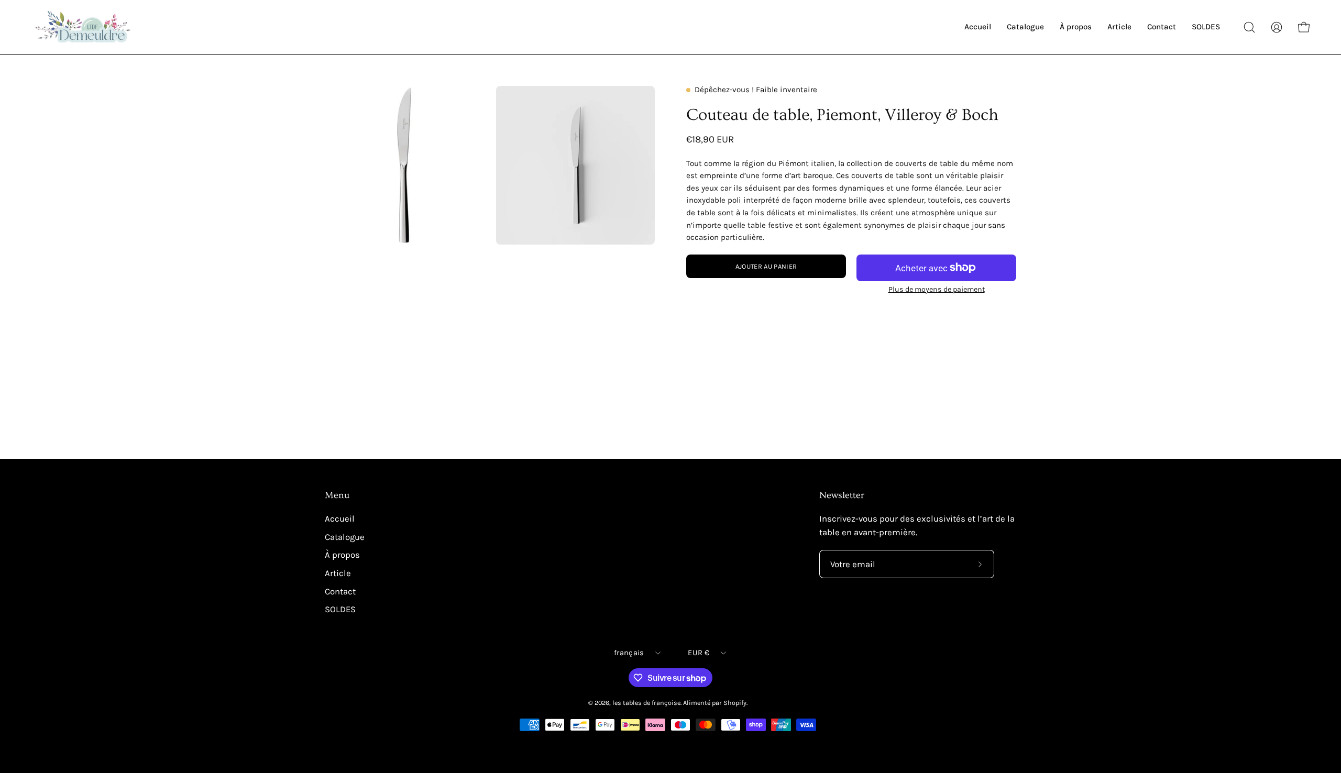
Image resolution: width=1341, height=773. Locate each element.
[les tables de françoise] (83, 27)
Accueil (340, 519)
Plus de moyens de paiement (936, 289)
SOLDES (340, 609)
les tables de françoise (646, 702)
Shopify (734, 702)
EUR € (698, 652)
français (629, 652)
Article (338, 573)
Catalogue (345, 537)
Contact (340, 591)
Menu (337, 495)
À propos (342, 555)
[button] (1249, 27)
